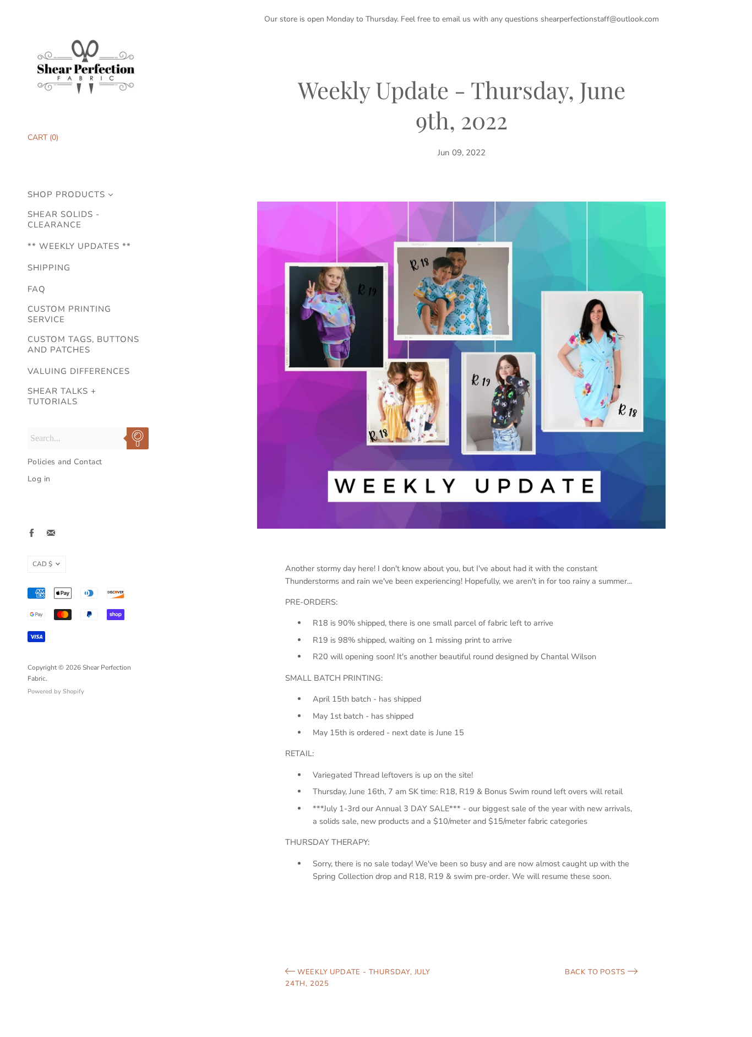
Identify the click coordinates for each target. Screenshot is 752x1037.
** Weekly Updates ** (79, 246)
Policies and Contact (65, 461)
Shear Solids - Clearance (64, 219)
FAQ (37, 289)
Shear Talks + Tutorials (62, 396)
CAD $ (42, 564)
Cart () (43, 137)
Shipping (49, 268)
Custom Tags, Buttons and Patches (83, 344)
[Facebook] (31, 532)
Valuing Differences (79, 371)
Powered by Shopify (56, 691)
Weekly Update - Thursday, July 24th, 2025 (358, 978)
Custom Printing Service (69, 314)
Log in (39, 479)
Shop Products (66, 194)
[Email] (50, 532)
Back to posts (596, 972)
